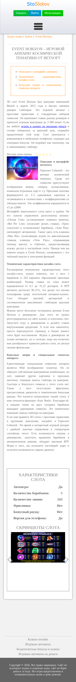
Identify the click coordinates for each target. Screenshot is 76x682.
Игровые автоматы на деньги (38, 654)
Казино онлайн (38, 639)
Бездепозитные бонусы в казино (38, 649)
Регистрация (53, 12)
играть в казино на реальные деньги (43, 126)
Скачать (21, 12)
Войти (35, 12)
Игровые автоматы (38, 644)
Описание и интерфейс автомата (38, 71)
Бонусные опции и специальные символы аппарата (40, 87)
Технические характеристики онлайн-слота (40, 78)
